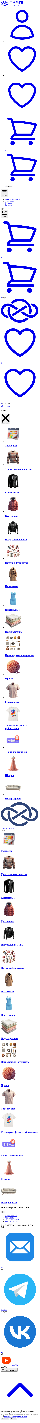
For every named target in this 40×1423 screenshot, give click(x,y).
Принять (13, 1419)
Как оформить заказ (12, 199)
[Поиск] (2, 209)
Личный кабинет (11, 1221)
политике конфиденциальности (15, 1417)
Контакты (8, 205)
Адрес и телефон (11, 1216)
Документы (9, 1218)
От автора (8, 203)
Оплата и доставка (12, 1220)
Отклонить (5, 1419)
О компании (9, 201)
